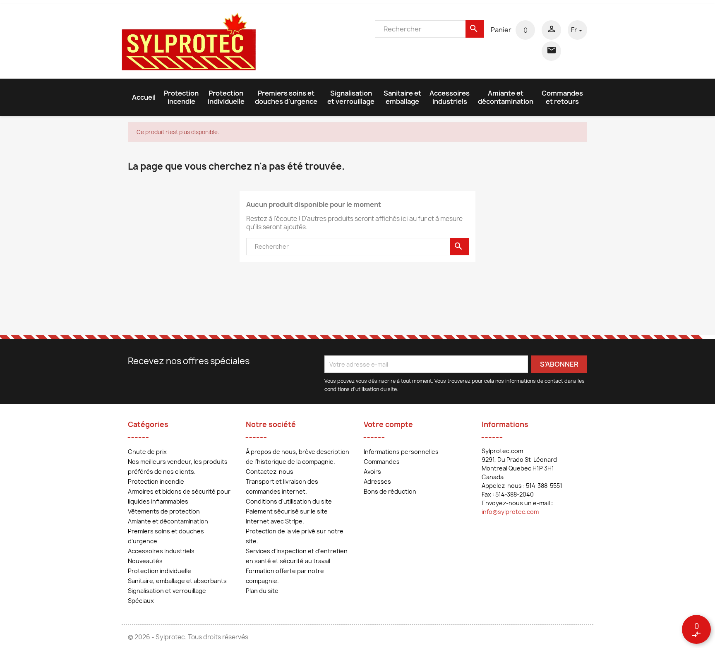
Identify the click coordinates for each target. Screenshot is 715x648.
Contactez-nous (269, 471)
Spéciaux (141, 601)
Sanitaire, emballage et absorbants (177, 581)
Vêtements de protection (164, 511)
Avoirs (372, 471)
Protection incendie (181, 97)
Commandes (382, 462)
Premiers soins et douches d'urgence (286, 97)
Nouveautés (145, 561)
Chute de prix (147, 452)
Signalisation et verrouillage (350, 97)
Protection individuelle (226, 97)
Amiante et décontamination (505, 97)
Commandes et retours (562, 97)
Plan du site (262, 591)
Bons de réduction (390, 491)
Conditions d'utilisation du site (289, 501)
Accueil (144, 97)
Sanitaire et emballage (402, 97)
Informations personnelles (401, 452)
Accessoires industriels (449, 97)
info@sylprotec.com (510, 512)
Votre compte (388, 424)
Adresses (377, 481)
